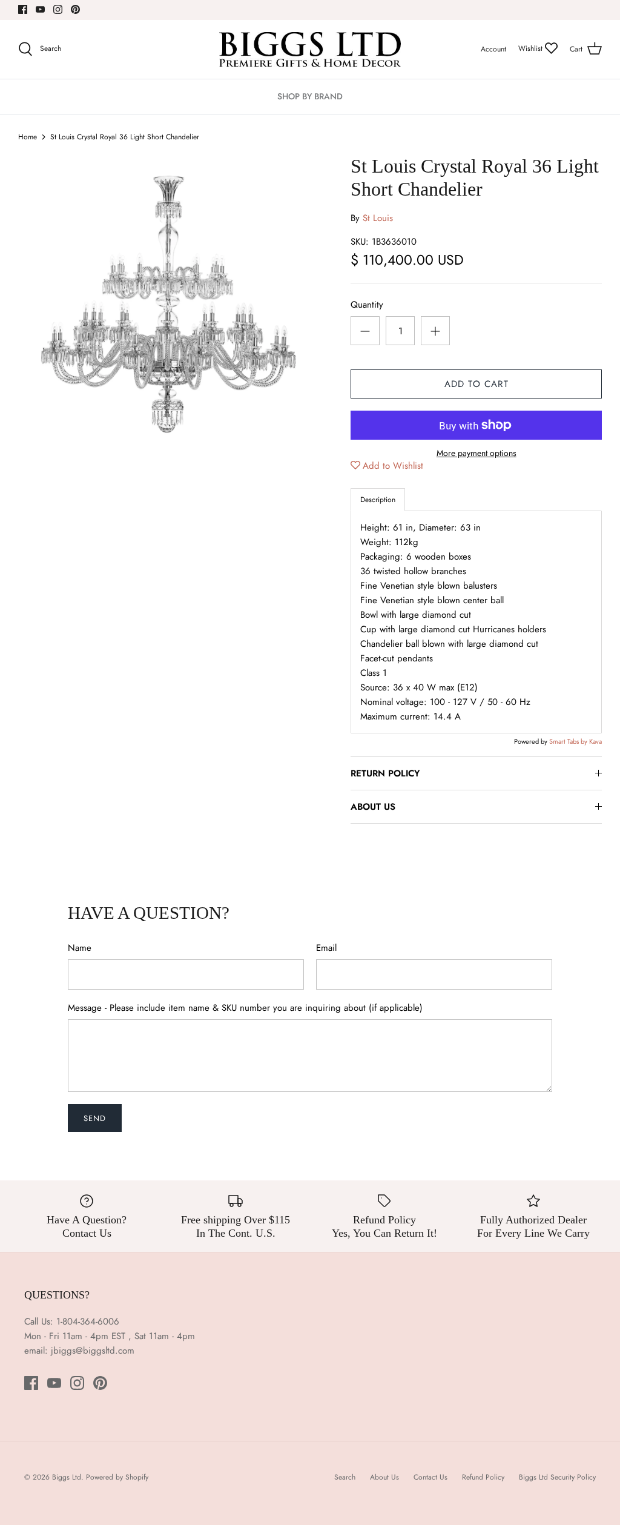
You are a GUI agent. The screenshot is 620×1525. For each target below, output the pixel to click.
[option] (164, 300)
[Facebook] (22, 9)
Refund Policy (483, 1477)
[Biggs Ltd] (310, 49)
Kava (595, 741)
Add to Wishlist (393, 465)
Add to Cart (476, 384)
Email (326, 948)
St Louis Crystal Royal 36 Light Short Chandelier (124, 136)
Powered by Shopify (117, 1477)
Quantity (367, 305)
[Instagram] (57, 9)
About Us (384, 1477)
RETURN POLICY (385, 773)
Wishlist (531, 48)
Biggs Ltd (66, 1477)
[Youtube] (40, 9)
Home (27, 136)
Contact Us (430, 1477)
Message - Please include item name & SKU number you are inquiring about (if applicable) (245, 1008)
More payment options (476, 453)
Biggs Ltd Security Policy (557, 1477)
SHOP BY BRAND (310, 96)
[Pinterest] (75, 9)
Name (79, 948)
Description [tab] (377, 499)
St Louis (378, 218)
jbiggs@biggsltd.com (92, 1350)
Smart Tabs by (569, 741)
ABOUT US (373, 806)
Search (344, 1477)
